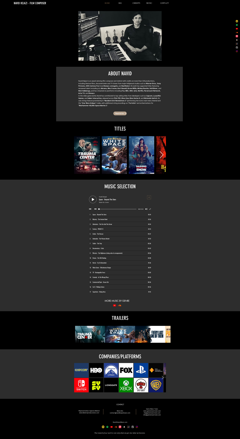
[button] (152, 3)
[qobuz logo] (237, 47)
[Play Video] (90, 334)
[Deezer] (237, 44)
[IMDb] (237, 21)
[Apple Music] (237, 36)
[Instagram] (237, 51)
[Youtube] (237, 29)
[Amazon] (237, 40)
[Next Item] (161, 155)
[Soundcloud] (237, 32)
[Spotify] (237, 25)
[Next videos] (173, 333)
